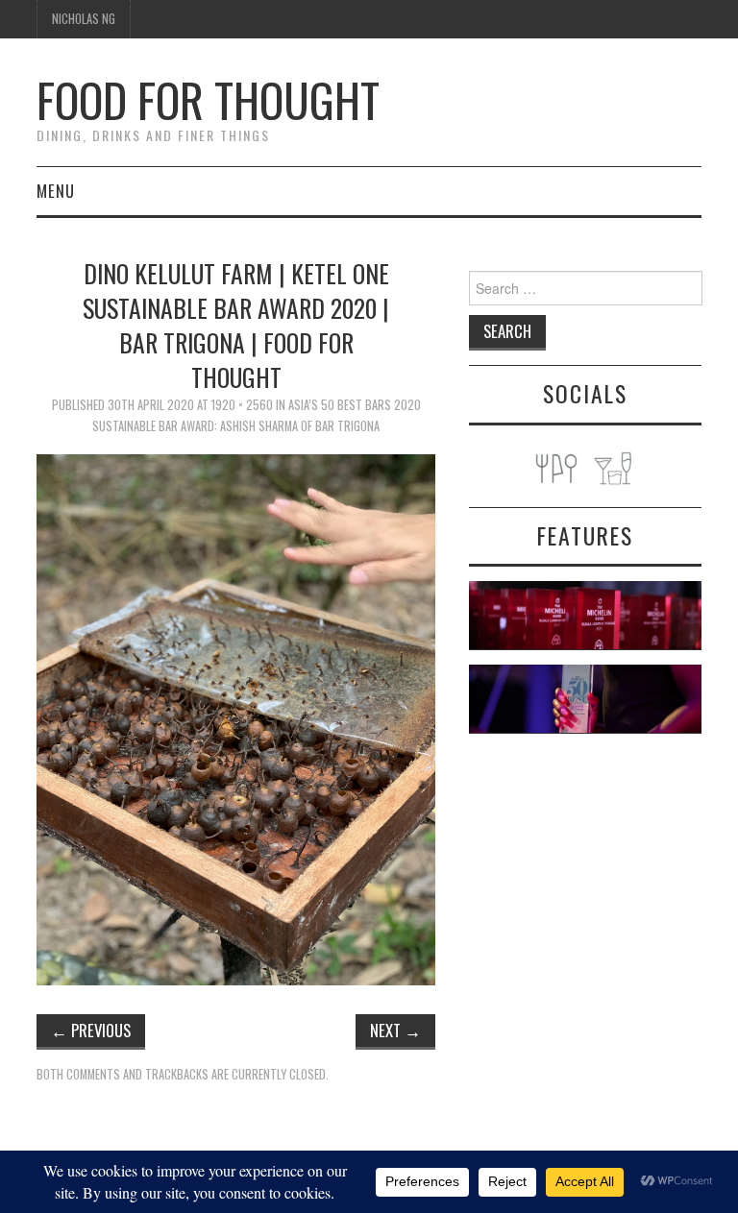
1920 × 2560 (242, 405)
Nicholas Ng (83, 19)
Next (395, 1030)
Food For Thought (208, 99)
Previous (91, 1030)
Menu (56, 191)
